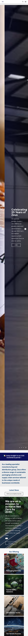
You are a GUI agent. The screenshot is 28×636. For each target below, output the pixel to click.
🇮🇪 (14, 457)
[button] (25, 1)
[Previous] (3, 229)
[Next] (25, 229)
